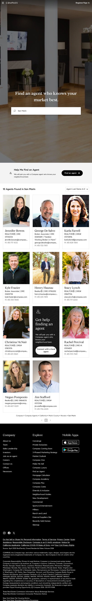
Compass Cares (39, 487)
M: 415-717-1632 (11, 242)
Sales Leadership (10, 448)
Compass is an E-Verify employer (47, 542)
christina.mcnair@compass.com (16, 351)
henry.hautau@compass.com (46, 294)
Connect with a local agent (46, 350)
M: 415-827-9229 (11, 406)
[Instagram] (5, 532)
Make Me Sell (38, 464)
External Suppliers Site (42, 517)
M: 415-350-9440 (12, 300)
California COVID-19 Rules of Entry (35, 545)
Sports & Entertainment (42, 506)
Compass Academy (41, 479)
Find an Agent (39, 471)
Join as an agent (10, 456)
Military (36, 509)
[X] (14, 532)
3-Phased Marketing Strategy (45, 452)
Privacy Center (63, 539)
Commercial (38, 502)
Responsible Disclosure (22, 542)
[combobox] (46, 111)
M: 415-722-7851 (41, 245)
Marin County (54, 416)
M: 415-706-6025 (41, 409)
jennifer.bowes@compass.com (16, 240)
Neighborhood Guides (42, 494)
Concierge (37, 441)
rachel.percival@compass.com (75, 351)
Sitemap (36, 525)
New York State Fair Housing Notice (16, 598)
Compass (19, 416)
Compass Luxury (40, 468)
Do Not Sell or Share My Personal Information (22, 539)
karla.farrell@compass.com (75, 240)
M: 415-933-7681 (71, 354)
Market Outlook (39, 456)
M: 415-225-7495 (41, 297)
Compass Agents (31, 416)
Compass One (39, 460)
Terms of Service (49, 539)
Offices (6, 468)
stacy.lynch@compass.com (75, 297)
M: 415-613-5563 (11, 354)
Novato (63, 416)
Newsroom (7, 471)
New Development (40, 498)
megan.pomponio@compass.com (16, 403)
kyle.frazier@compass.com (16, 297)
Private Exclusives (40, 445)
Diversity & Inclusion (41, 490)
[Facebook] (10, 532)
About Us (7, 441)
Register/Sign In (83, 3)
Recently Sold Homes (41, 521)
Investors (6, 452)
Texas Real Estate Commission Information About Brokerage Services (28, 592)
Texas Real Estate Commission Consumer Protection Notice (25, 594)
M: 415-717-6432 (71, 300)
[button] (3, 3)
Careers (6, 460)
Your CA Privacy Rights (64, 545)
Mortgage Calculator (41, 475)
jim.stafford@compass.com (46, 406)
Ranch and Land (40, 513)
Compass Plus (38, 483)
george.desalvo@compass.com (46, 242)
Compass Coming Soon (42, 448)
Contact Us (7, 464)
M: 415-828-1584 (71, 242)
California (43, 416)
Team (5, 445)
